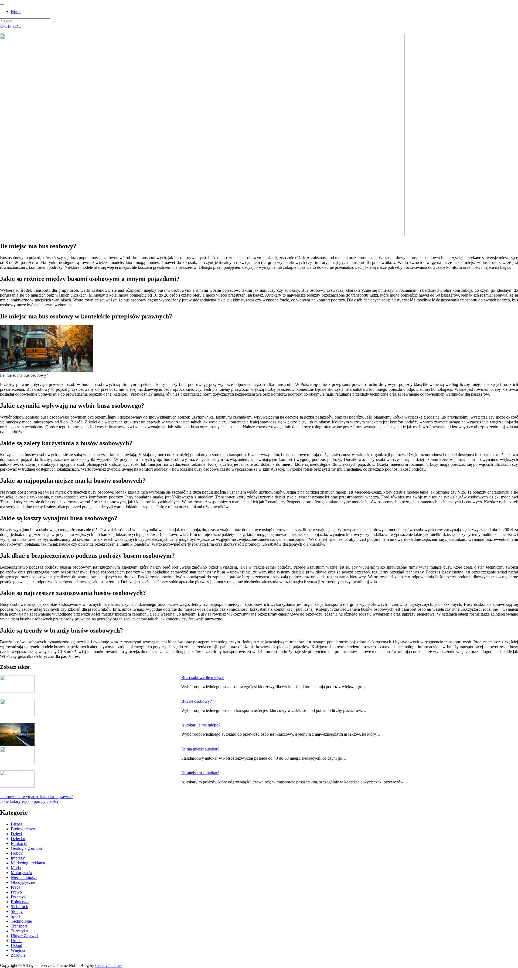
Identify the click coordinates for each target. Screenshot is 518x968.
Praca (15, 887)
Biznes (16, 824)
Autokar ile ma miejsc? (200, 725)
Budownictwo (23, 829)
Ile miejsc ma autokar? (200, 772)
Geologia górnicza (26, 848)
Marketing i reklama (28, 863)
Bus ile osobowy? (196, 701)
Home (16, 11)
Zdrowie (18, 955)
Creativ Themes (108, 965)
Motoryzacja (21, 872)
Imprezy (18, 858)
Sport (15, 916)
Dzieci (16, 833)
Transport (19, 926)
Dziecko (18, 838)
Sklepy (17, 911)
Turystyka (19, 931)
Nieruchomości (24, 877)
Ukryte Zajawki (24, 935)
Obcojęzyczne (23, 882)
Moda (16, 867)
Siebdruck (19, 906)
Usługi (16, 945)
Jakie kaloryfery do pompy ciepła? (29, 801)
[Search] (53, 22)
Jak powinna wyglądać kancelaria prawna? (36, 796)
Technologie (21, 921)
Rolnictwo (20, 901)
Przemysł (18, 897)
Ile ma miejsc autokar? (200, 749)
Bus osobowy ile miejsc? (202, 677)
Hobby (17, 853)
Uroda (16, 940)
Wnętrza (18, 950)
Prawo (16, 892)
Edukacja (19, 843)
